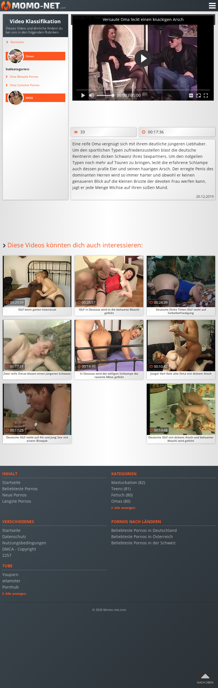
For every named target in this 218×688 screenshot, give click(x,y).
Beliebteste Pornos (20, 488)
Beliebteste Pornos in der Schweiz (143, 542)
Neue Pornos (14, 495)
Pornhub (10, 587)
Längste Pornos (16, 501)
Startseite (11, 482)
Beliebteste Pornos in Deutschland (144, 530)
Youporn (10, 574)
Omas (120, 501)
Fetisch (122, 495)
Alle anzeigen (124, 508)
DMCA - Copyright (19, 549)
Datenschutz (14, 536)
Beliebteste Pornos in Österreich (142, 536)
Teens (121, 488)
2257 (6, 555)
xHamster (11, 580)
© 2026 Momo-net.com (109, 610)
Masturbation (128, 482)
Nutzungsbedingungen (24, 542)
